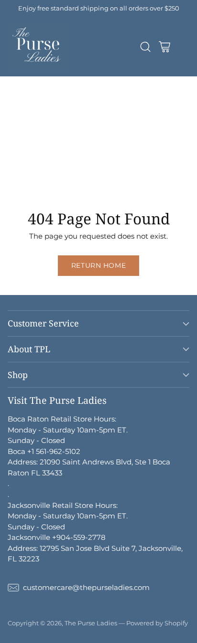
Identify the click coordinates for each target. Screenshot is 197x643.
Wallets (103, 135)
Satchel (13, 135)
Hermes (121, 81)
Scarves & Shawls (30, 156)
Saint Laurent (57, 102)
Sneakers (108, 178)
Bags (119, 113)
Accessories (58, 135)
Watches (132, 167)
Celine (135, 102)
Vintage (45, 188)
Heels (42, 178)
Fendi (102, 102)
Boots (10, 188)
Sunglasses (19, 145)
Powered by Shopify (157, 623)
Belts (59, 145)
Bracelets (16, 167)
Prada (10, 102)
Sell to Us (118, 188)
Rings (95, 167)
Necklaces (128, 156)
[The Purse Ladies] (37, 46)
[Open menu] (183, 46)
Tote (115, 124)
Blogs (80, 188)
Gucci (105, 91)
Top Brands (76, 81)
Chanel (12, 91)
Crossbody (78, 124)
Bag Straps (99, 145)
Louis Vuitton (60, 91)
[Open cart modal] (164, 46)
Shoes (10, 178)
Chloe (53, 113)
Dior (134, 91)
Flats (72, 178)
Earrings (59, 167)
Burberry (16, 113)
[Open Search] (145, 46)
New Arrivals (22, 81)
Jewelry (85, 156)
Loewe (86, 113)
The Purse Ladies (91, 623)
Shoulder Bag (24, 124)
